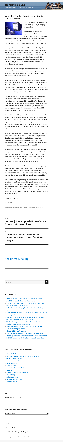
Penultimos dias (11, 382)
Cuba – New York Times (14, 361)
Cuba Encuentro (11, 363)
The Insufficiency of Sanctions (16, 331)
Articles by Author (11, 428)
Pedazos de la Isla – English (15, 379)
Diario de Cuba (11, 365)
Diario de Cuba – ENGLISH (15, 368)
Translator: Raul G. (38, 207)
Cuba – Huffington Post (14, 358)
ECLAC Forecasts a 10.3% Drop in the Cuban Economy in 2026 (26, 338)
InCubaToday (10, 375)
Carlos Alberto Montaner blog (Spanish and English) (23, 356)
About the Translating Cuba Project (16, 432)
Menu (54, 6)
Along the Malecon (12, 354)
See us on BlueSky (16, 259)
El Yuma (9, 370)
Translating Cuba (15, 4)
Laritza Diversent (28, 207)
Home (7, 424)
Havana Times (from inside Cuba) (17, 372)
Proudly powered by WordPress (23, 437)
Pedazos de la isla (12, 377)
